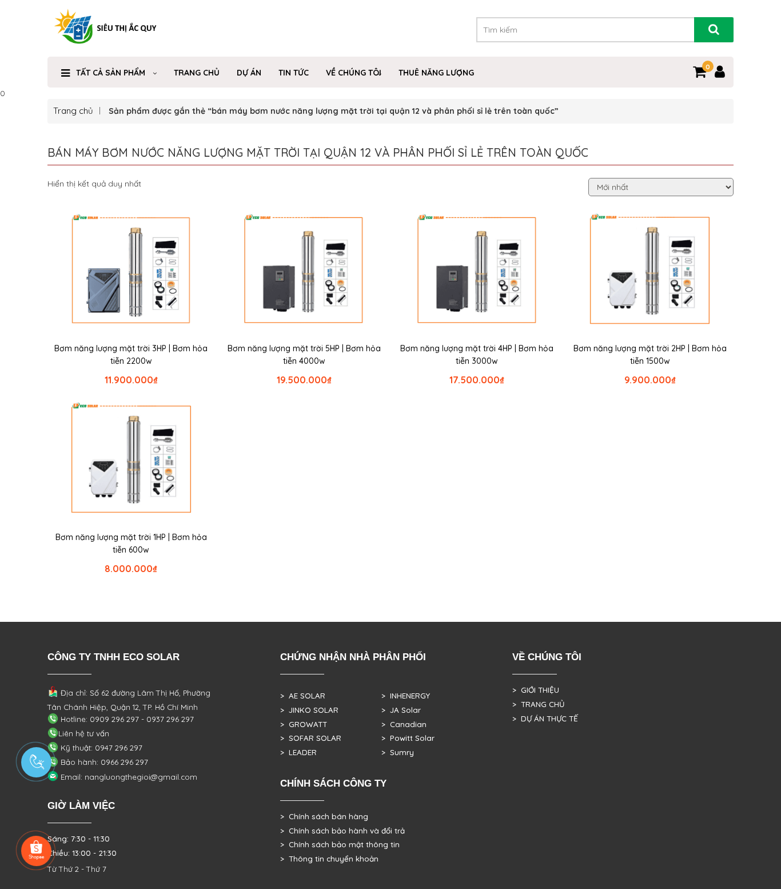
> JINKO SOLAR (309, 710)
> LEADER (298, 752)
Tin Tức (293, 73)
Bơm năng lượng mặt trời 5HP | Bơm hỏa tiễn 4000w (304, 354)
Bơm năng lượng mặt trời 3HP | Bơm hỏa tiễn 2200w (131, 354)
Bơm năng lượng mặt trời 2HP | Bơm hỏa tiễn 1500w (650, 354)
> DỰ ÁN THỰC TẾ (545, 718)
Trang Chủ (197, 73)
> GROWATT (303, 724)
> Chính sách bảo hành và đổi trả (342, 830)
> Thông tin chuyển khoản (329, 858)
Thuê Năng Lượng (436, 73)
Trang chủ (73, 110)
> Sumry (397, 752)
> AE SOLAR (302, 695)
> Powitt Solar (408, 738)
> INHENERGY (405, 695)
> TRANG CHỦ (538, 704)
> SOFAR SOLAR (310, 738)
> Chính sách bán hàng (324, 816)
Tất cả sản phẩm (110, 73)
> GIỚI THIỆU (535, 689)
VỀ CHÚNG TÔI (353, 73)
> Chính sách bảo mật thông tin (340, 844)
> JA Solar (401, 710)
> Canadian (404, 724)
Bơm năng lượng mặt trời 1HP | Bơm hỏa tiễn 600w (131, 543)
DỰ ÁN (249, 73)
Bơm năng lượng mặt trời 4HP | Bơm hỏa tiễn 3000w (476, 354)
